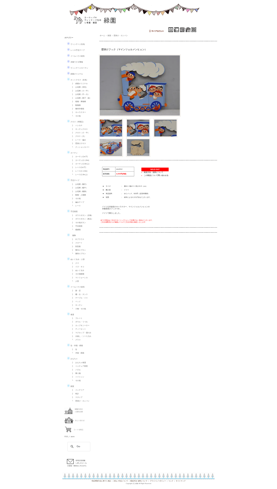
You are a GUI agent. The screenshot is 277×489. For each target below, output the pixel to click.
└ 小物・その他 (78, 309)
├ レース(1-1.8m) (78, 171)
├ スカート (76, 243)
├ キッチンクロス (79, 129)
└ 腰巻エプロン (78, 253)
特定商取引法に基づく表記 (101, 481)
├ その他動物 (77, 274)
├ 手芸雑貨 (76, 226)
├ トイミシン (77, 377)
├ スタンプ (76, 397)
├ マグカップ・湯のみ (80, 333)
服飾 (73, 235)
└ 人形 (74, 281)
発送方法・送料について (153, 172)
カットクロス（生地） (79, 80)
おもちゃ (74, 359)
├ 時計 (74, 394)
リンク (170, 481)
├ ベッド (75, 301)
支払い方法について (120, 481)
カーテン (74, 153)
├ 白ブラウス (77, 239)
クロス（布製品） (77, 122)
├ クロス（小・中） (79, 133)
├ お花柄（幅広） (79, 184)
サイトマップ (180, 481)
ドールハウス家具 (77, 56)
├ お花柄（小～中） (79, 91)
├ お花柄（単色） (79, 87)
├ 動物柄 (75, 105)
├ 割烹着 (75, 246)
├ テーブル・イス (79, 298)
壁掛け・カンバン (121, 35)
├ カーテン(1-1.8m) (79, 160)
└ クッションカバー (79, 147)
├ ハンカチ (76, 125)
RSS (66, 436)
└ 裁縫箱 (75, 230)
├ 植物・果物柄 (78, 101)
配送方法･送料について (138, 481)
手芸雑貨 (74, 211)
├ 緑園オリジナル (79, 83)
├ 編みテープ (77, 202)
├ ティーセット (78, 329)
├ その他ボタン (78, 222)
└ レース (75, 206)
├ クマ (74, 263)
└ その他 (75, 116)
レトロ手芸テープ (77, 50)
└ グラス (75, 340)
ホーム (102, 35)
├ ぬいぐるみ (77, 270)
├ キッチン (76, 305)
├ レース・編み (78, 140)
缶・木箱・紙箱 (76, 345)
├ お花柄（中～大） (79, 94)
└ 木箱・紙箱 (77, 353)
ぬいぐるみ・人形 (77, 259)
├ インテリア (77, 390)
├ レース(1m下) (78, 167)
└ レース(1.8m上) (79, 174)
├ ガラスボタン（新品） (81, 219)
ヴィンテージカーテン (79, 68)
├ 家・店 (75, 291)
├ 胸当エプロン (78, 250)
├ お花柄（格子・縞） (80, 98)
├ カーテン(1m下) (79, 156)
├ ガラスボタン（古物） (81, 215)
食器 (72, 314)
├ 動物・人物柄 (78, 195)
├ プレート (76, 318)
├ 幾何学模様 (77, 109)
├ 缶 (73, 349)
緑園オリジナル (76, 74)
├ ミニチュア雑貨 (79, 366)
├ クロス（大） (78, 136)
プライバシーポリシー (158, 481)
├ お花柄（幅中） (79, 188)
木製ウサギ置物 (76, 62)
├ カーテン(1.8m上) (79, 164)
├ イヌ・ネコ (77, 267)
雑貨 (72, 386)
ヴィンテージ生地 (77, 44)
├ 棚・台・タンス (79, 294)
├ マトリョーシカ (79, 278)
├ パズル (75, 370)
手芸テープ (74, 180)
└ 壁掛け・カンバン (79, 401)
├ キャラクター (78, 112)
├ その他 (75, 198)
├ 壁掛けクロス (78, 143)
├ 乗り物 (75, 373)
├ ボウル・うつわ (79, 322)
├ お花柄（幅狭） (79, 191)
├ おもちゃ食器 (78, 362)
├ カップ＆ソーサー (79, 325)
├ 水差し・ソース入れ (80, 336)
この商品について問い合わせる (156, 175)
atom (73, 436)
